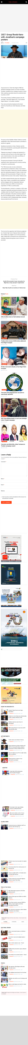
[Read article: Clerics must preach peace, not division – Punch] (4, 933)
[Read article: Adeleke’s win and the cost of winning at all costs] (4, 980)
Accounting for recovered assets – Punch (17, 954)
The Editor (7, 42)
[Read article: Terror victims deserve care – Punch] (4, 944)
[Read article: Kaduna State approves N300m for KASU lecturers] (4, 898)
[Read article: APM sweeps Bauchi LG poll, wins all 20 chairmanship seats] (4, 729)
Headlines (4, 338)
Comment (3, 461)
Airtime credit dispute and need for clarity (17, 984)
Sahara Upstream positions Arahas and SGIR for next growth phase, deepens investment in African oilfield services (16, 747)
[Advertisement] (14, 18)
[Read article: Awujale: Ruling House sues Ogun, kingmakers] (4, 712)
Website (3, 490)
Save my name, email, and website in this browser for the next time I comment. (14, 497)
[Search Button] (26, 2)
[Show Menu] (1, 2)
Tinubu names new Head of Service (16, 739)
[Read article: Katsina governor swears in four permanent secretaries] (4, 760)
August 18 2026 (17, 725)
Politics (4, 415)
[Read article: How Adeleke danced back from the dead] (4, 974)
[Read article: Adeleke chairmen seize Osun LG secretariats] (4, 723)
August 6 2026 (17, 761)
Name (3, 478)
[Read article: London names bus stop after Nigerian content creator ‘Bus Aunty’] (4, 880)
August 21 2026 (17, 944)
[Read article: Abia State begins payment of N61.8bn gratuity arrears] (4, 892)
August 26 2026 (4, 318)
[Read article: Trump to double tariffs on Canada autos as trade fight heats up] (4, 874)
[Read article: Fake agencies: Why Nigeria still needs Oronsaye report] (4, 968)
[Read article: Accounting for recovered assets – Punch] (4, 956)
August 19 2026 (17, 741)
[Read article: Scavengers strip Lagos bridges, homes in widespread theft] (5, 808)
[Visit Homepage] (14, 2)
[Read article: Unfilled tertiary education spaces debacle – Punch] (4, 950)
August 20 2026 (19, 816)
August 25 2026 (4, 370)
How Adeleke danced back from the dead (17, 972)
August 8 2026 (17, 750)
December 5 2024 (15, 42)
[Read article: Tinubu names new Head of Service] (4, 741)
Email (2, 484)
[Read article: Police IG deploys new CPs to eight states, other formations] (4, 754)
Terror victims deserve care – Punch (16, 943)
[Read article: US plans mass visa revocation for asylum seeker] (4, 862)
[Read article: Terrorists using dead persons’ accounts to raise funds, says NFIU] (14, 382)
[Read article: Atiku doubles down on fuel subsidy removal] (14, 306)
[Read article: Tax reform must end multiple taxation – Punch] (4, 938)
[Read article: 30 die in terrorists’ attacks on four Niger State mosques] (14, 356)
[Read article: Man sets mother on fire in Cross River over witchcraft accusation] (5, 814)
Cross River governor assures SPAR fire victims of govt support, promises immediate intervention (17, 904)
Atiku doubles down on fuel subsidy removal (13, 317)
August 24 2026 (4, 447)
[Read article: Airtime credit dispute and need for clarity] (4, 986)
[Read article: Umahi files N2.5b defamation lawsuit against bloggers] (5, 773)
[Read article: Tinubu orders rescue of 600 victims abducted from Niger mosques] (14, 330)
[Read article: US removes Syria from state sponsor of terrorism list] (4, 868)
